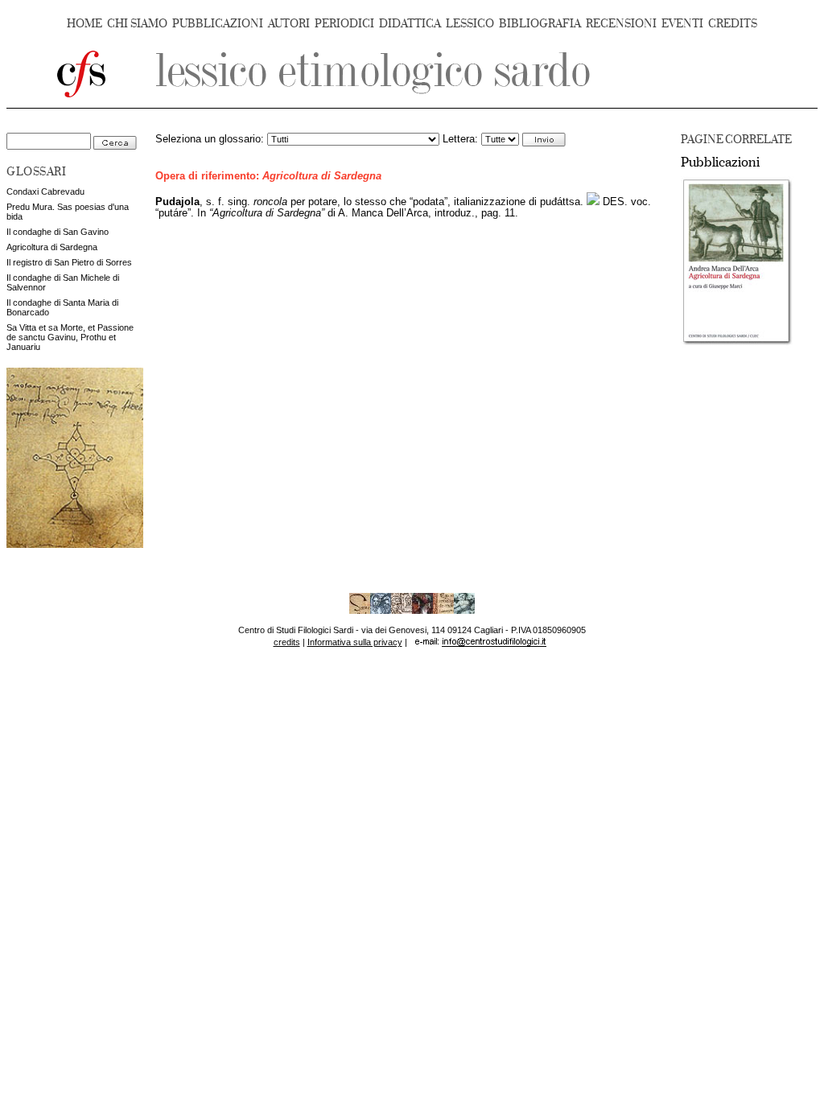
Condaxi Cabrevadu (45, 191)
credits (287, 642)
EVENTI (682, 24)
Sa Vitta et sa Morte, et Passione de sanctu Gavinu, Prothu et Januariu (70, 337)
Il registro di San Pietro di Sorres (69, 262)
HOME (84, 24)
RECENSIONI (621, 24)
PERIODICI (344, 24)
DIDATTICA (410, 24)
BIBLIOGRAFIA (540, 24)
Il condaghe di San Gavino (57, 232)
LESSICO (470, 24)
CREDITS (732, 24)
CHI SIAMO (137, 24)
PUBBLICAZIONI (217, 24)
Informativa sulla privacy (354, 642)
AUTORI (289, 24)
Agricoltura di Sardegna (51, 247)
